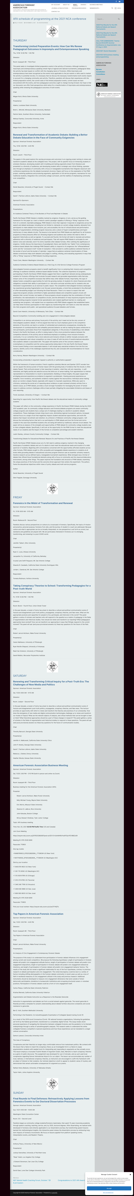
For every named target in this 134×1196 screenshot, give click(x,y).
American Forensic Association (24, 6)
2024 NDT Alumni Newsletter (106, 51)
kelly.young (18, 22)
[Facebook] (116, 1)
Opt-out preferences (108, 1192)
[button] (130, 1174)
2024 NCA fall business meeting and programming (107, 56)
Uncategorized (43, 22)
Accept (109, 1188)
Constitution (100, 72)
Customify (54, 1192)
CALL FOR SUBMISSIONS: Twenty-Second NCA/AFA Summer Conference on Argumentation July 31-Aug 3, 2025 (108, 44)
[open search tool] (112, 8)
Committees (100, 74)
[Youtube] (119, 1)
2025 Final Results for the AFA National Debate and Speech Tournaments (106, 35)
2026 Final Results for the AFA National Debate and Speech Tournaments (106, 27)
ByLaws (99, 69)
